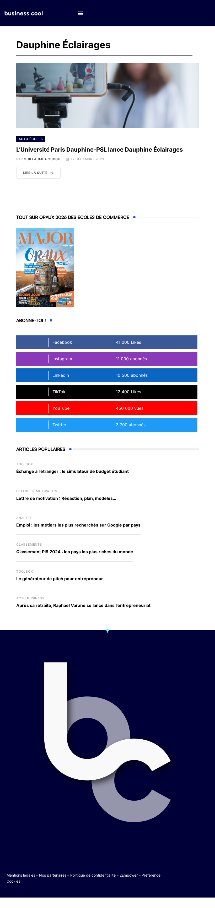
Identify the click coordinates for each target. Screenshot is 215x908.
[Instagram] (196, 878)
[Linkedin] (206, 878)
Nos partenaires (52, 875)
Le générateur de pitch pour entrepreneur (59, 578)
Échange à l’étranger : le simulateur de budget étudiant (72, 471)
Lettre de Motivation (36, 491)
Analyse (24, 518)
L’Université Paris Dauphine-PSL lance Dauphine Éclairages (99, 149)
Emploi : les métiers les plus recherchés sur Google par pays (78, 525)
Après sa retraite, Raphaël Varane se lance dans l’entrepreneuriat (83, 605)
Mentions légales (21, 875)
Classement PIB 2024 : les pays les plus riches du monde (74, 551)
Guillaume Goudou (42, 159)
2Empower (129, 875)
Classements (29, 544)
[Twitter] (186, 874)
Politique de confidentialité (93, 875)
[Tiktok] (186, 878)
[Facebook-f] (196, 874)
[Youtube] (206, 874)
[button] (80, 13)
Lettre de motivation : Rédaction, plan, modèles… (66, 498)
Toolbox (24, 464)
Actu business (30, 598)
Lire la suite (35, 173)
